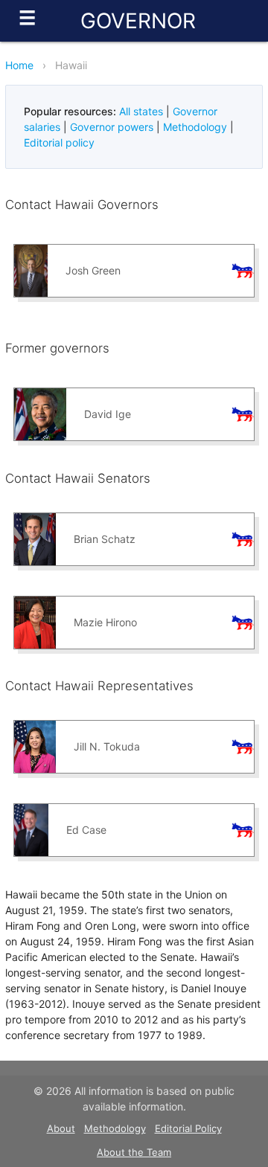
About (61, 1128)
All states (141, 111)
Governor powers (111, 126)
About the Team (134, 1152)
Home (19, 65)
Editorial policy (59, 142)
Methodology (195, 126)
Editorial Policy (188, 1128)
